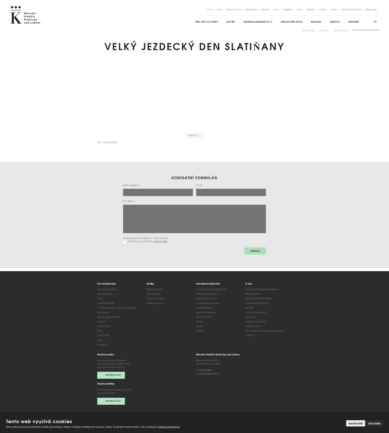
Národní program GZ (206, 312)
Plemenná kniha (204, 308)
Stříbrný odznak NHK (255, 321)
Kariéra (334, 9)
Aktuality (265, 9)
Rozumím (374, 423)
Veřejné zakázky (253, 294)
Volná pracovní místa (256, 312)
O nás (209, 9)
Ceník (219, 9)
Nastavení (356, 423)
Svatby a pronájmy (156, 298)
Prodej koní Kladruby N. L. (208, 294)
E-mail (200, 185)
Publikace (310, 9)
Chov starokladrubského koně (211, 289)
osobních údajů (160, 241)
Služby (230, 21)
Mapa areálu (371, 9)
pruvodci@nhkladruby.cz (207, 373)
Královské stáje (292, 21)
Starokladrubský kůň (258, 21)
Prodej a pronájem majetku (258, 298)
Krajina (316, 21)
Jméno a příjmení (132, 185)
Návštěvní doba (105, 294)
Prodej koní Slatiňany (206, 298)
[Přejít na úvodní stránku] (25, 15)
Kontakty (323, 9)
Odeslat (255, 251)
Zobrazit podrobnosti (168, 426)
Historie (353, 21)
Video (299, 9)
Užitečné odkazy (253, 326)
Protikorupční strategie (257, 303)
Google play (113, 374)
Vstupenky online (233, 9)
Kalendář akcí (251, 9)
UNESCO (335, 21)
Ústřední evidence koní (351, 9)
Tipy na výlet (103, 312)
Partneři (249, 308)
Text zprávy (129, 201)
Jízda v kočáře (153, 294)
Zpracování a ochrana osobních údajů (264, 331)
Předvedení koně (155, 289)
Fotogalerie (287, 9)
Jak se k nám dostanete (108, 317)
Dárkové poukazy (155, 303)
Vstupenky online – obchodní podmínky (116, 308)
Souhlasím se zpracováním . (147, 241)
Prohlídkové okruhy (107, 289)
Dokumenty (251, 317)
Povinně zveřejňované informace (261, 289)
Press (275, 9)
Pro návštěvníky (206, 21)
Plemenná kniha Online (207, 303)
